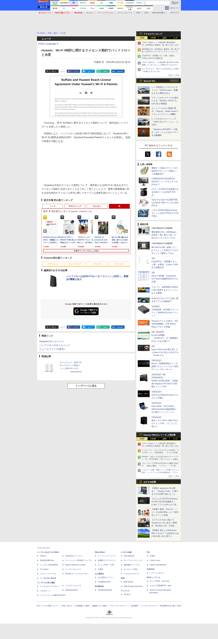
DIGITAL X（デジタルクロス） (77, 574)
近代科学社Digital (105, 590)
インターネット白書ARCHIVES (52, 595)
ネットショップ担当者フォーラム (78, 560)
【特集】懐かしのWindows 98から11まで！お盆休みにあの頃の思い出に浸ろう (165, 533)
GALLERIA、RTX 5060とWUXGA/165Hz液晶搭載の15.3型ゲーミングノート (163, 409)
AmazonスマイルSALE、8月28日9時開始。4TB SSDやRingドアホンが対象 (164, 324)
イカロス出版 (126, 552)
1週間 (164, 38)
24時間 (153, 38)
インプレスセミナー (73, 569)
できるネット (45, 591)
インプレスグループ (149, 606)
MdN (123, 578)
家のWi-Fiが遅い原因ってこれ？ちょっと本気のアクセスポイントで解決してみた (164, 250)
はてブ (90, 71)
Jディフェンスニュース (133, 560)
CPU (146, 13)
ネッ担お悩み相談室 (48, 578)
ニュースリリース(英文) (52, 349)
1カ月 (175, 38)
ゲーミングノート (125, 13)
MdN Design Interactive (133, 586)
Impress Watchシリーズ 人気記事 (160, 435)
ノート (53, 206)
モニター (90, 13)
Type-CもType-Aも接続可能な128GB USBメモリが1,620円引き (164, 202)
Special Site (149, 81)
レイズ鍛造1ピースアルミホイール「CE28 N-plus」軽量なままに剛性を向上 (164, 90)
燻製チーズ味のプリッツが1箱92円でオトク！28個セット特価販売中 (164, 171)
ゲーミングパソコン (106, 13)
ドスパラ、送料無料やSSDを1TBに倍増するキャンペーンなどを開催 (164, 290)
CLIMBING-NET (104, 582)
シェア (75, 71)
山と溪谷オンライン (106, 577)
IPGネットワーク (153, 577)
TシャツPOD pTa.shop (159, 581)
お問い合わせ (66, 606)
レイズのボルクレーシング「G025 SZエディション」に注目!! (165, 122)
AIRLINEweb (129, 556)
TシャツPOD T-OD (106, 565)
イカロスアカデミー (132, 574)
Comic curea (155, 560)
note (105, 71)
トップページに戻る (86, 385)
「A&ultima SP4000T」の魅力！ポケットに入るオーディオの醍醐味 (164, 132)
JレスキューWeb (130, 569)
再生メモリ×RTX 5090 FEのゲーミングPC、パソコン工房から (164, 423)
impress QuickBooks (158, 565)
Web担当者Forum (47, 560)
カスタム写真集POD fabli (160, 586)
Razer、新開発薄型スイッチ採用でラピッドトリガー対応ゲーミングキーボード (164, 366)
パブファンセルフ (157, 573)
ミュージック (75, 264)
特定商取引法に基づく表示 (170, 606)
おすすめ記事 (150, 482)
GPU (138, 13)
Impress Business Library (75, 565)
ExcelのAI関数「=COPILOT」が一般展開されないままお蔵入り (164, 338)
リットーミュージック (107, 556)
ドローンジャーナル (48, 574)
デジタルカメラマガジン (50, 586)
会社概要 (134, 606)
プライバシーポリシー (119, 606)
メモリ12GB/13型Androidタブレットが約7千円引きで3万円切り (165, 213)
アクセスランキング (153, 34)
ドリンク (97, 264)
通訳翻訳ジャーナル (132, 565)
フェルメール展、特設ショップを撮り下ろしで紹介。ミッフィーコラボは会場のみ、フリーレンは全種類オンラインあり (160, 472)
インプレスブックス (73, 586)
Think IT (43, 556)
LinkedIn (120, 71)
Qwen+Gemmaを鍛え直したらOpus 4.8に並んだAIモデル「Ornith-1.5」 (165, 352)
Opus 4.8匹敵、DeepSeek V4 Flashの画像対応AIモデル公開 (164, 279)
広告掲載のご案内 (82, 606)
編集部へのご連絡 (99, 606)
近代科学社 (99, 586)
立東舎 (100, 569)
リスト (62, 71)
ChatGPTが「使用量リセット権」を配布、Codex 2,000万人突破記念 (164, 264)
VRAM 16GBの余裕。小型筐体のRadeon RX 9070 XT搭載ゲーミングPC (164, 383)
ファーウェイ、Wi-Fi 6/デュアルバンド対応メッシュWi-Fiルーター (70, 365)
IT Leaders (44, 569)
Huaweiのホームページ (51, 341)
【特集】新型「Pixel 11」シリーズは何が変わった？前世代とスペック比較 (164, 512)
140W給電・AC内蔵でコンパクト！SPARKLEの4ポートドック (164, 312)
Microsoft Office (158, 13)
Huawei (48, 123)
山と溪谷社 (99, 574)
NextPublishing (71, 590)
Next (126, 231)
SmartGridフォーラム (73, 556)
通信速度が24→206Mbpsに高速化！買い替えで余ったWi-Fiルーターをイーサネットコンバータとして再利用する (161, 51)
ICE (148, 552)
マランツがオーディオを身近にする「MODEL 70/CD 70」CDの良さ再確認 (165, 100)
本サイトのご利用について (47, 606)
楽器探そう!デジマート (107, 560)
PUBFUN (150, 569)
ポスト (53, 71)
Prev (45, 231)
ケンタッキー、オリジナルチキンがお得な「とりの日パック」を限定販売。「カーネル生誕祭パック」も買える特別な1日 (160, 452)
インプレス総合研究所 (49, 565)
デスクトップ (75, 206)
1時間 (142, 38)
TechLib (127, 594)
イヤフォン (52, 264)
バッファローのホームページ (54, 345)
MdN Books (128, 582)
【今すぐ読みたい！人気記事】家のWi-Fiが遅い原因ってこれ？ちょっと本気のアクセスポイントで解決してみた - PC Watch (161, 64)
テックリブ (125, 591)
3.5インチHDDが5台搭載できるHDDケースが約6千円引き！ (165, 192)
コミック (119, 264)
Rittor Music (100, 552)
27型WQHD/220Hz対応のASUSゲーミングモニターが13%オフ (164, 181)
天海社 (152, 556)
